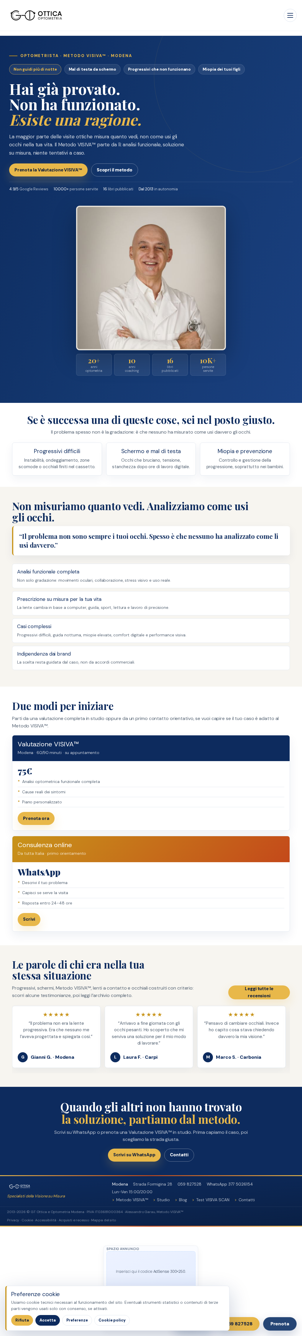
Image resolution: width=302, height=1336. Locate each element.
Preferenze (77, 1320)
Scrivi (29, 919)
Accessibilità (45, 1220)
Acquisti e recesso (74, 1220)
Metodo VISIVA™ (132, 1199)
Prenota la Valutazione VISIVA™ (48, 170)
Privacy (13, 1220)
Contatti (179, 1155)
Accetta (48, 1320)
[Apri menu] (290, 15)
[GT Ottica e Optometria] (36, 15)
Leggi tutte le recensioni (259, 992)
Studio (163, 1199)
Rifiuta (22, 1320)
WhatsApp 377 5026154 (230, 1184)
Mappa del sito (103, 1220)
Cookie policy (112, 1320)
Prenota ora (36, 818)
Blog (183, 1199)
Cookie (27, 1220)
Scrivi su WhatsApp (134, 1155)
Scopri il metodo (114, 170)
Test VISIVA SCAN (212, 1199)
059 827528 (189, 1184)
